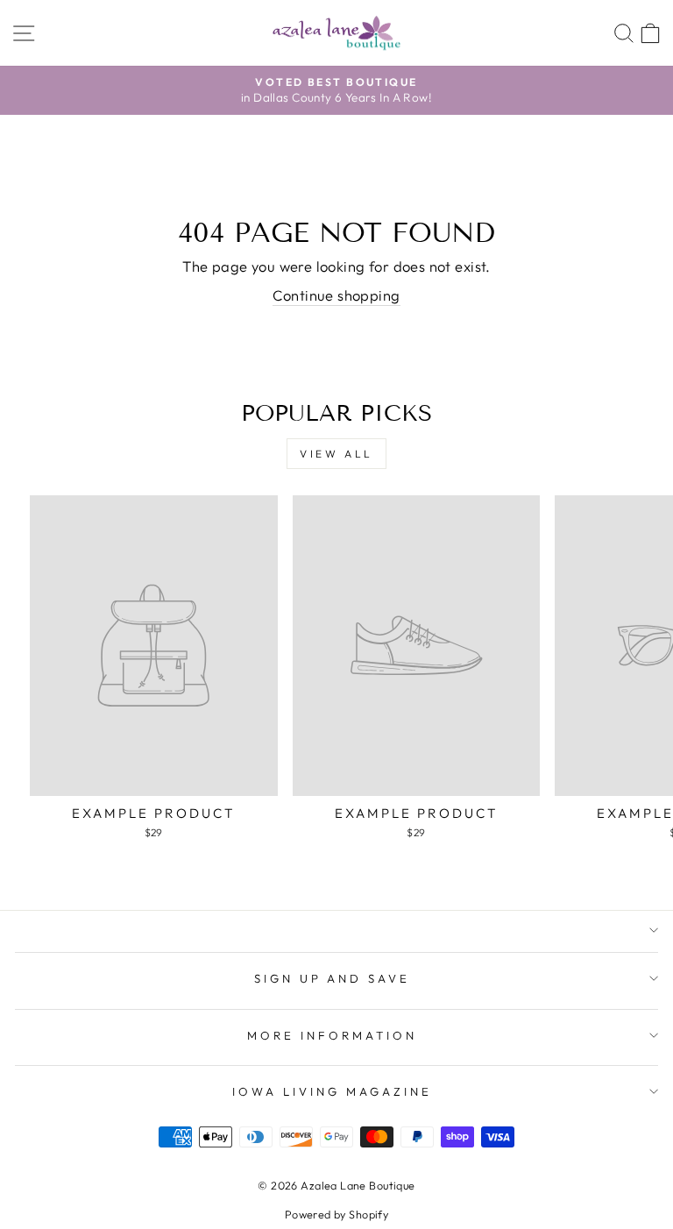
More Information (332, 1035)
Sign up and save (332, 978)
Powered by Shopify (336, 1214)
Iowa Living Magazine (332, 1091)
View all (336, 453)
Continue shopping (336, 295)
